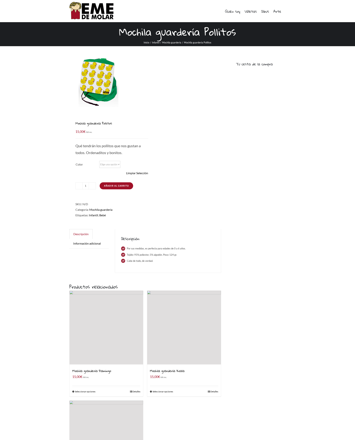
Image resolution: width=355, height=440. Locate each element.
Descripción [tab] (81, 234)
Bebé (102, 215)
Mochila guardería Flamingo (91, 371)
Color (79, 164)
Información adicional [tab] (87, 243)
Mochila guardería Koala (167, 371)
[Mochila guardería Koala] (184, 327)
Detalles (136, 391)
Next (139, 83)
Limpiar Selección (137, 173)
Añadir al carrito (116, 185)
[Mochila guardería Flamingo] (106, 327)
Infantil (93, 215)
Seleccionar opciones (85, 391)
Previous (72, 83)
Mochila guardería (100, 209)
